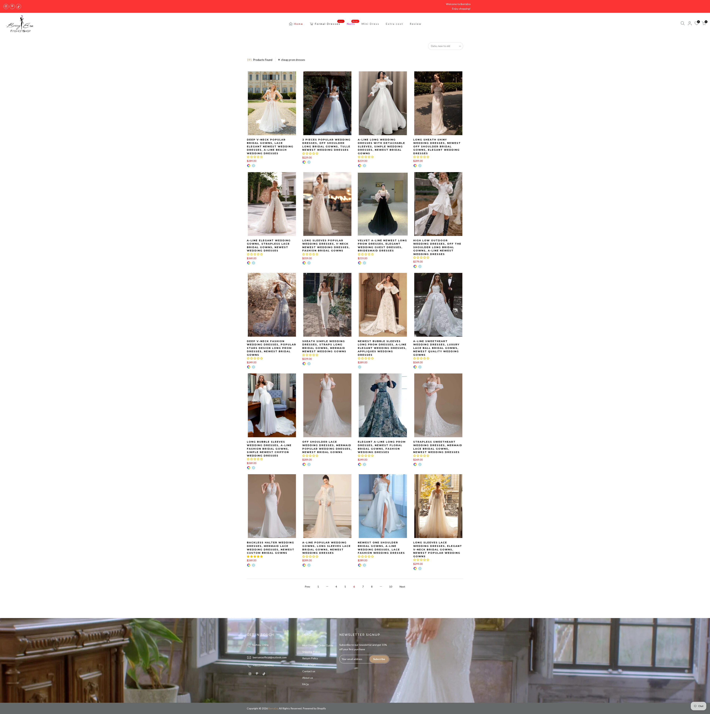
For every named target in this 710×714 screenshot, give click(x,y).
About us (307, 677)
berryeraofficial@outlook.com (270, 657)
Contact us (308, 671)
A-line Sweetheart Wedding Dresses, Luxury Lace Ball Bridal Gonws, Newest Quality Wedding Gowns (436, 348)
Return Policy (310, 658)
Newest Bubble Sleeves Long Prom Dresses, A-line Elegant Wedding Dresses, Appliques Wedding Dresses (382, 348)
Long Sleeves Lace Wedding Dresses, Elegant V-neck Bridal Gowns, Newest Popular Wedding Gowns (437, 549)
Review (416, 23)
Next (402, 586)
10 (390, 586)
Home (298, 23)
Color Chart (309, 664)
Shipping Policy (311, 651)
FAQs (305, 684)
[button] (255, 156)
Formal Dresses (329, 23)
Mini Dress (370, 23)
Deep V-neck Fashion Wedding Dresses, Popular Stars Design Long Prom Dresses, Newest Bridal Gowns (271, 348)
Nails (352, 23)
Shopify (321, 708)
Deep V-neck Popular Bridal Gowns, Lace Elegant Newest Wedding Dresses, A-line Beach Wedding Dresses (270, 146)
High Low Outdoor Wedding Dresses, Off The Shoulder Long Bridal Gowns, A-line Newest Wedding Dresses (437, 247)
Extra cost (394, 23)
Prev (307, 586)
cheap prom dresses (293, 59)
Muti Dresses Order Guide (317, 645)
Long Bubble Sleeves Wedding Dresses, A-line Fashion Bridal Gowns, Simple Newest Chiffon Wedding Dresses (269, 448)
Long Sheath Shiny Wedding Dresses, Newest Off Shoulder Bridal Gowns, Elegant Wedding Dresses (437, 146)
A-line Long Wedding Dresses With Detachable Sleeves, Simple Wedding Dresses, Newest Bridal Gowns (381, 146)
